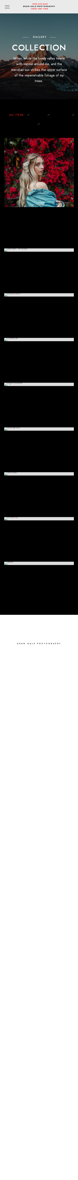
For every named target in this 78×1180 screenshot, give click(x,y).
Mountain (61, 115)
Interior (50, 124)
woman (39, 115)
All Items (16, 115)
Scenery (28, 124)
